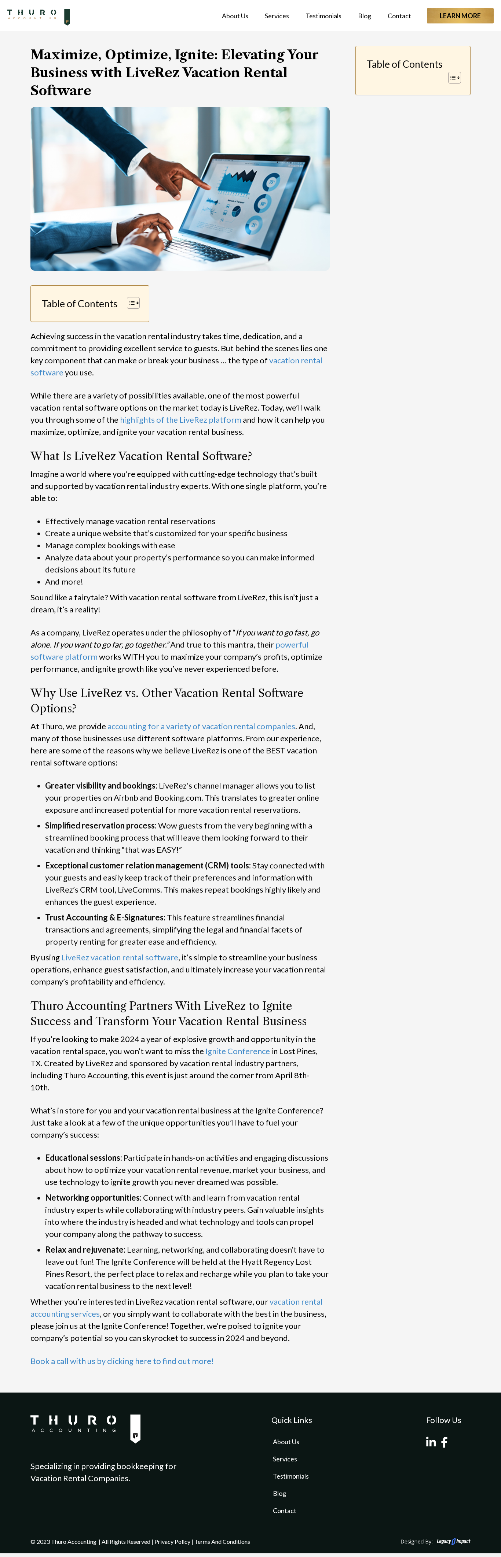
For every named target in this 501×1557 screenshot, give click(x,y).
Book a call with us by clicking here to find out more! (122, 1361)
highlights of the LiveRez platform (180, 420)
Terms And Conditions (222, 1541)
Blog (364, 15)
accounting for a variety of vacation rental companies (201, 726)
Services (277, 15)
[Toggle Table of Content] (129, 303)
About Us (235, 15)
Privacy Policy (172, 1541)
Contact (399, 15)
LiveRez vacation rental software (119, 957)
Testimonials (323, 15)
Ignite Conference (237, 1051)
